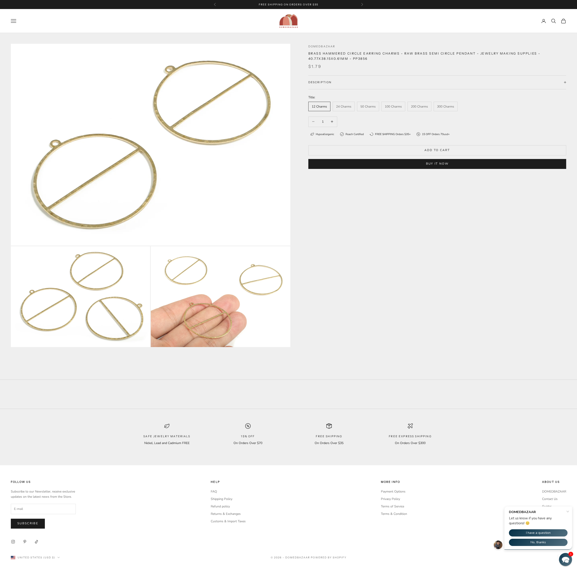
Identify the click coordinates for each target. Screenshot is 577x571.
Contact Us (550, 499)
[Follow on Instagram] (13, 541)
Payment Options (393, 491)
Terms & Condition (394, 514)
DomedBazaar (321, 46)
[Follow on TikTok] (36, 541)
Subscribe (27, 523)
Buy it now (437, 163)
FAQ (214, 491)
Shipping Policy (221, 499)
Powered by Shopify (329, 557)
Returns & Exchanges (226, 514)
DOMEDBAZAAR (554, 491)
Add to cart (437, 150)
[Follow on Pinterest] (25, 541)
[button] (565, 559)
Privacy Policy (390, 499)
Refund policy (220, 506)
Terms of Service (392, 506)
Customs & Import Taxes (228, 521)
